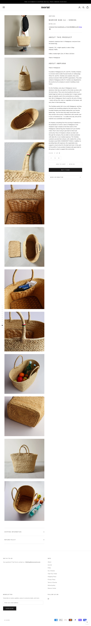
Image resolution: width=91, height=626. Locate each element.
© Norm (7, 620)
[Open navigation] (4, 7)
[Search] (83, 7)
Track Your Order (52, 574)
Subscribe (10, 608)
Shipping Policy (52, 576)
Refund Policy (10, 539)
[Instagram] (48, 599)
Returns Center (52, 588)
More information (56, 177)
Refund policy (51, 585)
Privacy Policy (51, 579)
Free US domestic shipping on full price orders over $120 (45, 1)
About (49, 562)
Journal (50, 565)
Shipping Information (12, 532)
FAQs (49, 568)
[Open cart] (87, 7)
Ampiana (52, 16)
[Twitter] (57, 153)
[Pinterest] (59, 153)
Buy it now (65, 170)
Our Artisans (51, 571)
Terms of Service (52, 582)
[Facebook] (54, 153)
